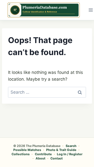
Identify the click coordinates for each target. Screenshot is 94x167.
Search (71, 146)
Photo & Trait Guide (61, 150)
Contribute (43, 154)
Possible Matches (27, 150)
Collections (21, 154)
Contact (56, 158)
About (40, 158)
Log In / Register (69, 154)
